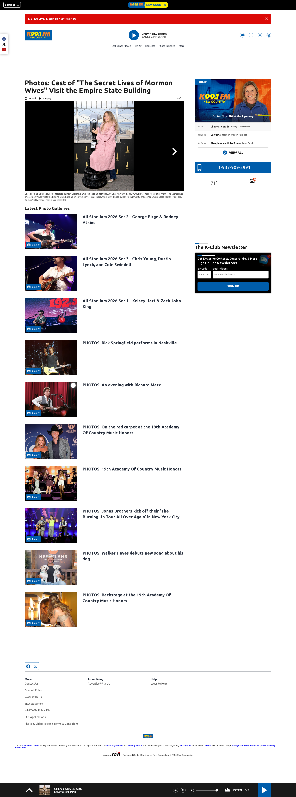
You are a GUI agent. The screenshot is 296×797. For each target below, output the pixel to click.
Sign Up (233, 286)
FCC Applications (35, 717)
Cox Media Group (30, 745)
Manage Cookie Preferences (246, 745)
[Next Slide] (174, 151)
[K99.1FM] (148, 4)
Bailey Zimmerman (154, 36)
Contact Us (32, 683)
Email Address (220, 268)
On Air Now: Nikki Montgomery (233, 116)
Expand (32, 98)
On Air (138, 46)
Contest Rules (33, 690)
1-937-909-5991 (234, 167)
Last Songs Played (121, 46)
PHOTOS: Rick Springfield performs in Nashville (130, 343)
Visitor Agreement (114, 745)
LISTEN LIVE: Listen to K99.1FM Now (52, 18)
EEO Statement (34, 703)
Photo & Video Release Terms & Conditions (51, 723)
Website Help (159, 683)
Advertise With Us (99, 683)
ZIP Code (202, 268)
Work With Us (33, 697)
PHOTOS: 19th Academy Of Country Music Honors (132, 469)
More (181, 46)
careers (208, 745)
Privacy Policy (135, 745)
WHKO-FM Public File (37, 710)
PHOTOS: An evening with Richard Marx (122, 385)
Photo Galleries (167, 46)
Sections (10, 4)
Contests (150, 46)
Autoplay (47, 98)
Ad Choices (185, 745)
